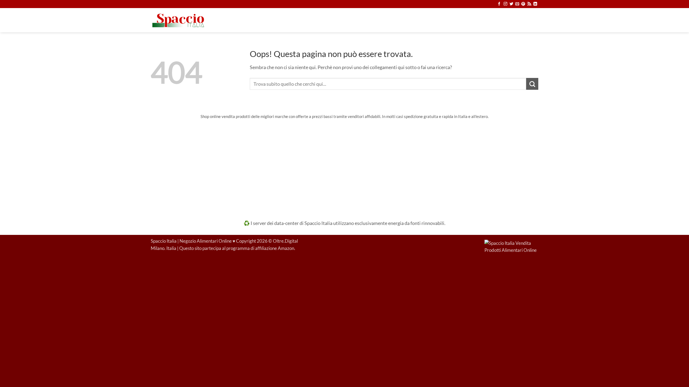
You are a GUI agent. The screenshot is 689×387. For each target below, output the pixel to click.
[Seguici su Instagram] (505, 4)
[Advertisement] (344, 165)
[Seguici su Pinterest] (523, 4)
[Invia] (532, 84)
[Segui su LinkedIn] (535, 4)
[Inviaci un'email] (517, 4)
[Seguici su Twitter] (511, 4)
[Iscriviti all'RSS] (529, 4)
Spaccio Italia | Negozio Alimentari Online (191, 241)
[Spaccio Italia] (511, 246)
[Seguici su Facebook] (499, 4)
